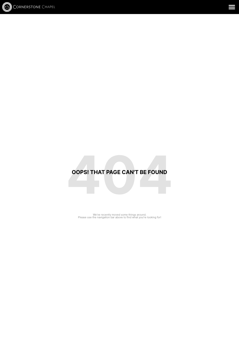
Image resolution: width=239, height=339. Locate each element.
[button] (232, 7)
